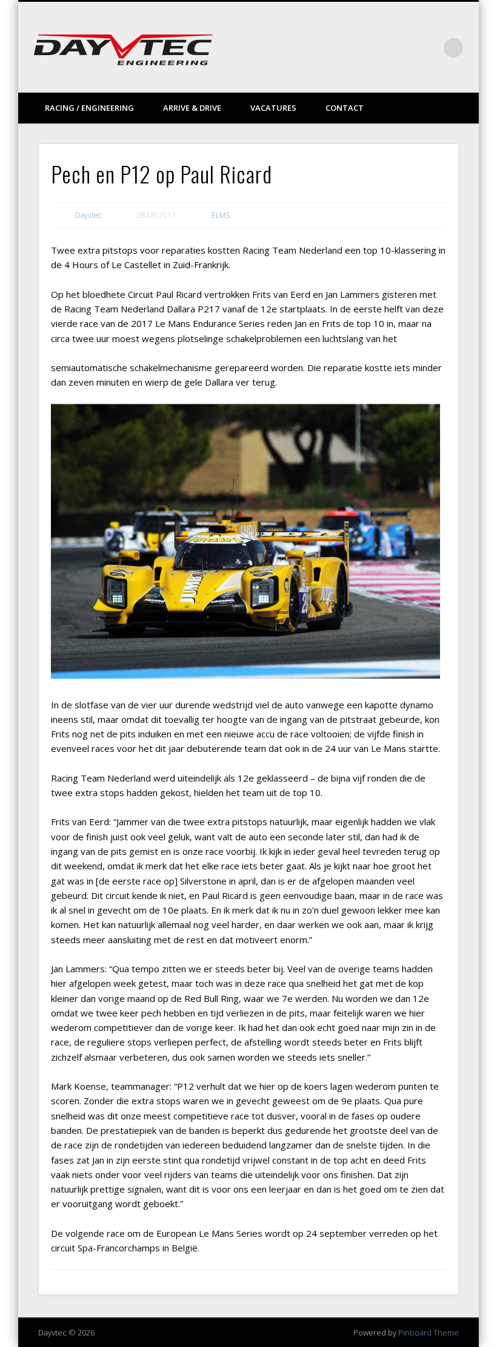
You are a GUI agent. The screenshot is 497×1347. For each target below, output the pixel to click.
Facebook (379, 48)
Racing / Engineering (89, 107)
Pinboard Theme (428, 1332)
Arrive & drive (192, 107)
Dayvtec (88, 215)
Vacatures (273, 107)
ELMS (221, 215)
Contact (344, 107)
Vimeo (403, 48)
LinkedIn (428, 48)
